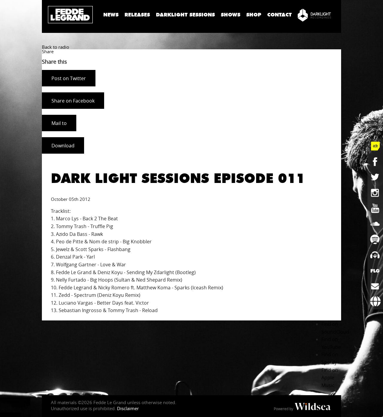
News (110, 14)
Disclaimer (128, 408)
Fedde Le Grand (70, 14)
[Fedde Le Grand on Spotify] (375, 239)
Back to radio (55, 47)
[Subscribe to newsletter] (375, 286)
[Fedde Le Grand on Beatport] (375, 255)
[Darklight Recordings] (314, 15)
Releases (137, 14)
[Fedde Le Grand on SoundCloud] (375, 224)
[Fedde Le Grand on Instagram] (375, 193)
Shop (253, 14)
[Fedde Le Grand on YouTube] (375, 208)
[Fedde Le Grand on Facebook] (375, 161)
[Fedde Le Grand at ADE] (375, 146)
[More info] (375, 270)
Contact (279, 14)
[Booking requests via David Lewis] (375, 301)
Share (48, 51)
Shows (230, 14)
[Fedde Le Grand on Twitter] (375, 177)
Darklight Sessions (185, 14)
